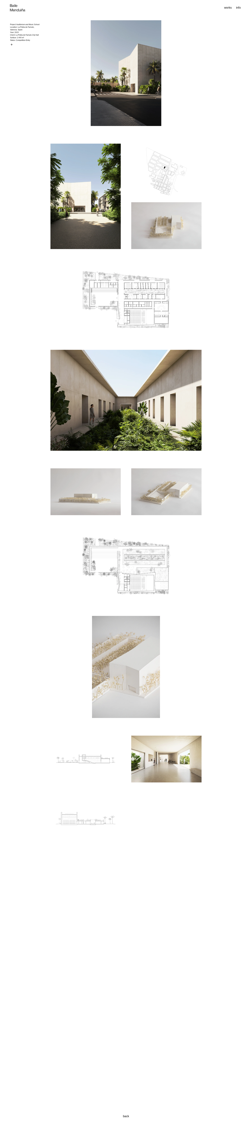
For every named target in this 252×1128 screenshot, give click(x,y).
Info (238, 7)
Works (228, 7)
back (126, 1116)
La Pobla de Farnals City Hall (27, 35)
